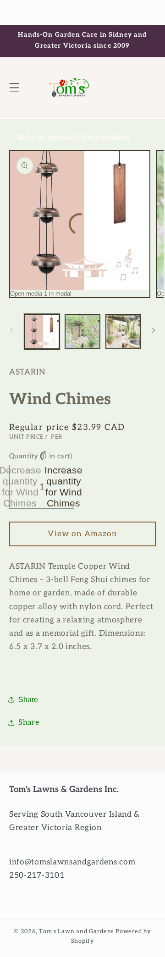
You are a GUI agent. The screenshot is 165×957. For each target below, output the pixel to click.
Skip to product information (73, 137)
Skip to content (82, 12)
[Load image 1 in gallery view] (42, 331)
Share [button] (28, 722)
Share (28, 699)
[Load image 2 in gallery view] (82, 331)
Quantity (40, 456)
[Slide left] (11, 330)
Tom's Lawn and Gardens (76, 931)
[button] (14, 87)
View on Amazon (82, 534)
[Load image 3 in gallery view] (123, 331)
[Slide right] (153, 330)
